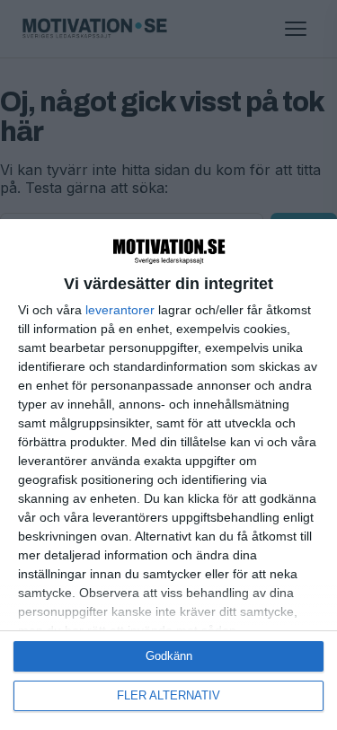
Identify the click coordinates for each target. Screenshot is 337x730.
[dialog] (168, 474)
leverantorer (120, 309)
